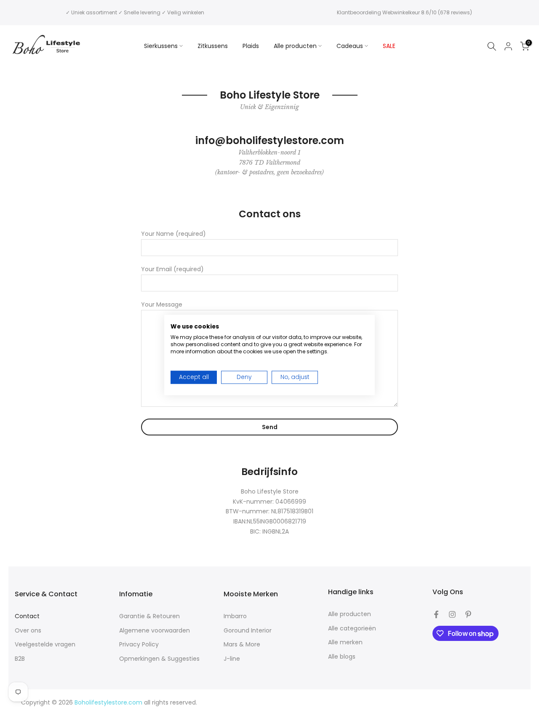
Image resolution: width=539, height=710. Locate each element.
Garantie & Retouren (149, 616)
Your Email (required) (172, 269)
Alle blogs (341, 657)
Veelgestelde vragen (45, 645)
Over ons (28, 631)
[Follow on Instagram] (452, 614)
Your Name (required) (173, 234)
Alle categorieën (352, 629)
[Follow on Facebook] (436, 614)
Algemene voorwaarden (154, 631)
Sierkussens (161, 46)
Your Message (161, 304)
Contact (27, 616)
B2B (20, 659)
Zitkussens (212, 46)
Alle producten (295, 46)
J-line (232, 659)
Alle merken (345, 642)
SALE (389, 46)
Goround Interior (248, 631)
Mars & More (242, 645)
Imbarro (235, 616)
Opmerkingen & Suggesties (159, 659)
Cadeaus (349, 46)
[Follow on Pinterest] (468, 614)
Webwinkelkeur (401, 12)
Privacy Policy (139, 645)
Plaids (251, 46)
